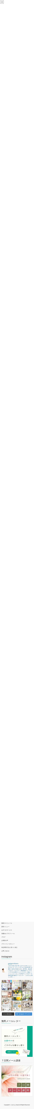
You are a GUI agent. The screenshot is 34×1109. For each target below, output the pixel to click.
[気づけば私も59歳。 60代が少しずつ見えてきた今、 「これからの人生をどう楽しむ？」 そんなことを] (6, 1006)
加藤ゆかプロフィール (8, 933)
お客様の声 (4, 940)
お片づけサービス (6, 930)
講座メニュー (5, 926)
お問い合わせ (5, 951)
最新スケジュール (6, 923)
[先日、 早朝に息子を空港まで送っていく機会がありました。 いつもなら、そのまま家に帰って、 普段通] (27, 995)
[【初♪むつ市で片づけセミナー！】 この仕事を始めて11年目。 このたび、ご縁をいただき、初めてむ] (17, 1006)
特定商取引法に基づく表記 (9, 947)
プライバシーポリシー (8, 944)
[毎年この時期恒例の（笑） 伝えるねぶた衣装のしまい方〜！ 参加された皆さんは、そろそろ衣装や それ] (6, 985)
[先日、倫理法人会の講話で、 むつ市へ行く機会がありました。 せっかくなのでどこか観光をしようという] (27, 985)
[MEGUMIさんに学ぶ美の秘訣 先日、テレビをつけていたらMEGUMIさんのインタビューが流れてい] (17, 995)
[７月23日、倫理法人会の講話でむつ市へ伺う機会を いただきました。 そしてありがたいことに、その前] (6, 995)
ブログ (3, 937)
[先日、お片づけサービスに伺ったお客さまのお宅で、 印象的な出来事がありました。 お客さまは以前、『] (17, 985)
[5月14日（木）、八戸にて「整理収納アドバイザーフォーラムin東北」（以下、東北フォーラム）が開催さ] (27, 1006)
